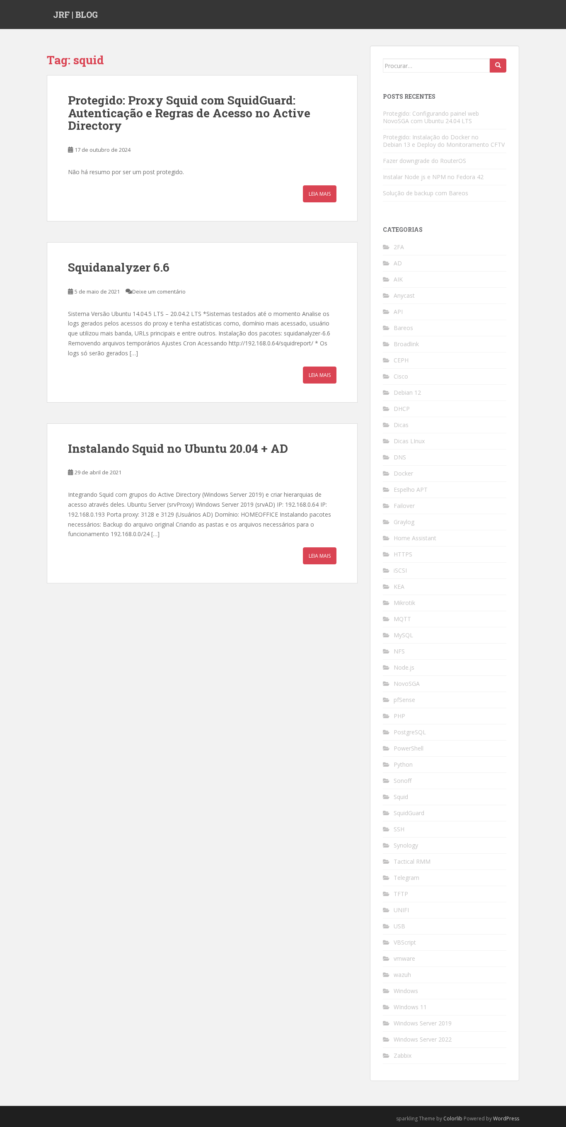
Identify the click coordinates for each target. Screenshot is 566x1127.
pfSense (404, 700)
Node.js (404, 667)
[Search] (498, 65)
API (398, 312)
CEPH (401, 360)
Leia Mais (320, 193)
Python (403, 764)
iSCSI (400, 570)
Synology (406, 845)
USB (399, 926)
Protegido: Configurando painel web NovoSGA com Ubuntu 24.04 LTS (431, 117)
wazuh (402, 975)
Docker (403, 473)
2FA (399, 247)
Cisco (401, 376)
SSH (399, 829)
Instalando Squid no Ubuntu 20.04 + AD (178, 448)
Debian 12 (407, 392)
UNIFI (401, 910)
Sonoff (402, 781)
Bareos (403, 328)
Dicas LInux (409, 441)
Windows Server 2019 (423, 1023)
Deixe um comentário (159, 291)
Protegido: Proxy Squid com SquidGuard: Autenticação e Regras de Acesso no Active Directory (189, 113)
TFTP (401, 894)
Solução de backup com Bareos (425, 193)
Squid (401, 797)
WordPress (506, 1118)
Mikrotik (404, 603)
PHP (399, 716)
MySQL (403, 635)
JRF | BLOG (75, 14)
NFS (399, 651)
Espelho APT (411, 489)
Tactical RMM (412, 861)
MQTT (402, 619)
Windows (406, 991)
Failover (404, 506)
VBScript (405, 942)
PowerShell (408, 748)
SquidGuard (409, 813)
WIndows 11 (410, 1007)
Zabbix (402, 1055)
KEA (399, 586)
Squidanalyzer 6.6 (118, 267)
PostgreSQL (410, 732)
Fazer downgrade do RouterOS (424, 161)
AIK (398, 279)
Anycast (404, 295)
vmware (404, 958)
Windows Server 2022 (423, 1039)
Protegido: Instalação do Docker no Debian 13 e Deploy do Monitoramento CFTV (444, 140)
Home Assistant (415, 538)
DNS (400, 457)
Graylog (404, 522)
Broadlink (406, 344)
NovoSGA (407, 683)
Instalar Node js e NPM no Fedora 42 (433, 177)
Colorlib (452, 1118)
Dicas (401, 425)
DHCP (402, 409)
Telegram (406, 878)
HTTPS (403, 554)
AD (398, 263)
